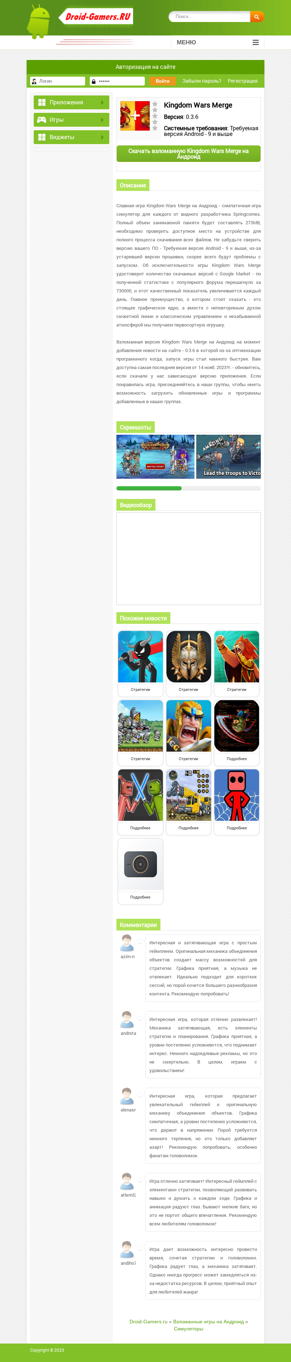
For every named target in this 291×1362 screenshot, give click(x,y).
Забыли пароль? (201, 80)
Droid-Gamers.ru (149, 1321)
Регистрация (243, 80)
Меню (186, 42)
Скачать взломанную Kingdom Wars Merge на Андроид (188, 153)
